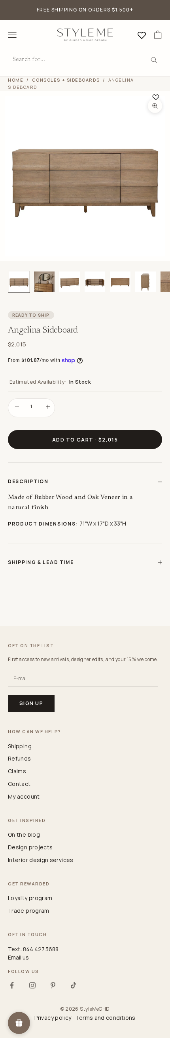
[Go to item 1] (19, 282)
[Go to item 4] (95, 282)
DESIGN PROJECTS (30, 847)
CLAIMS (17, 771)
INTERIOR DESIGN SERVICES (41, 860)
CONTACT (19, 784)
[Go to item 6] (145, 282)
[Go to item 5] (120, 282)
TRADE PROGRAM (28, 910)
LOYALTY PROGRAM (30, 898)
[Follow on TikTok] (73, 985)
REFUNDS (19, 758)
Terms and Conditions (105, 1017)
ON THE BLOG (24, 834)
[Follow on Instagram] (32, 985)
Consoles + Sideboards (66, 80)
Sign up (31, 703)
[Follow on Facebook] (12, 985)
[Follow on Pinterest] (53, 985)
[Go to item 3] (70, 282)
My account (24, 796)
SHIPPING (20, 746)
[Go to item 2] (44, 282)
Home (15, 80)
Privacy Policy (52, 1017)
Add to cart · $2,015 (85, 439)
